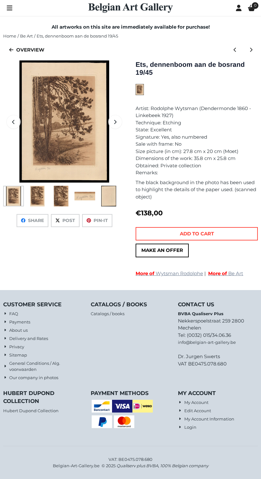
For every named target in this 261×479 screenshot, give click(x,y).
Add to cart (197, 234)
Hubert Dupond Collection (31, 410)
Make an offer (162, 250)
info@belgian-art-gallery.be (207, 342)
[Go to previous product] (235, 50)
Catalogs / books (107, 313)
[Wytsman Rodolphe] (140, 93)
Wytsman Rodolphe (169, 273)
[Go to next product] (251, 50)
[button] (9, 8)
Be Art (225, 273)
